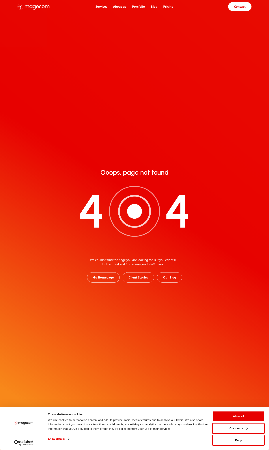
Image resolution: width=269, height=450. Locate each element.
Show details (56, 438)
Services (101, 7)
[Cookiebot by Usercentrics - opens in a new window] (24, 443)
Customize (236, 428)
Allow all (238, 416)
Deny (238, 440)
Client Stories (138, 277)
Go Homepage (103, 277)
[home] (41, 7)
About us (119, 7)
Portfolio (138, 7)
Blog (154, 7)
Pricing (168, 7)
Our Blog (169, 277)
